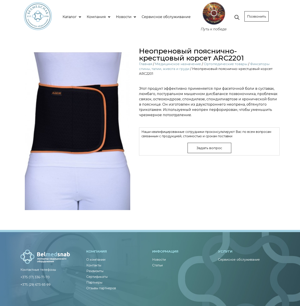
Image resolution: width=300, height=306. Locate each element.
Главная (145, 64)
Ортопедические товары (225, 64)
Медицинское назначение (178, 64)
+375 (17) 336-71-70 (35, 277)
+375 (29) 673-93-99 (35, 285)
